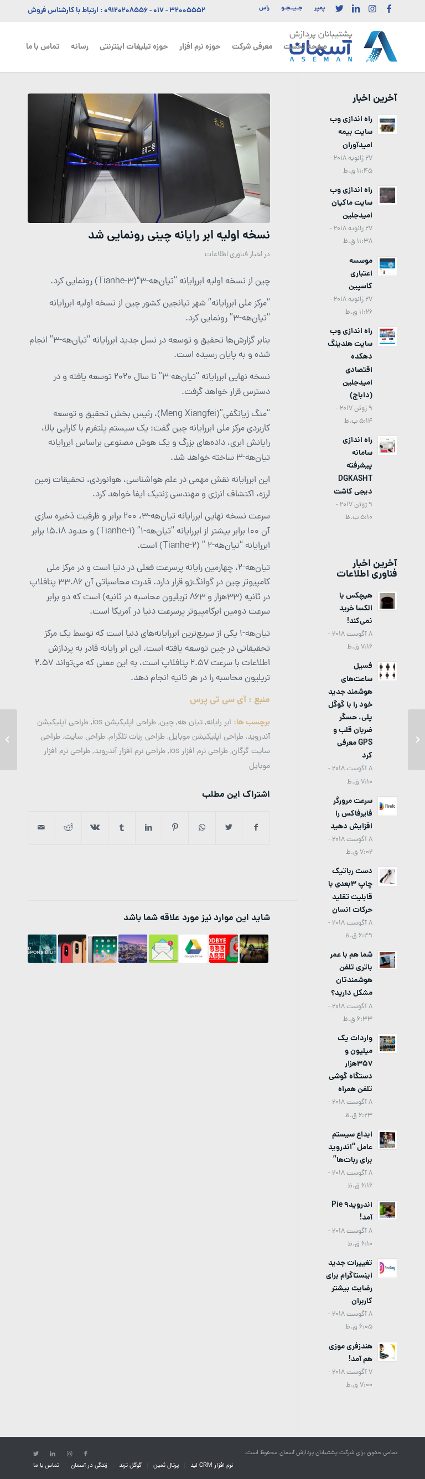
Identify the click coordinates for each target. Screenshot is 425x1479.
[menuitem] (316, 8)
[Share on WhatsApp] (202, 828)
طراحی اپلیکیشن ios (124, 723)
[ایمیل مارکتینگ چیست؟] (163, 949)
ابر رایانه (218, 723)
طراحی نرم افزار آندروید (129, 751)
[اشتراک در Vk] (95, 828)
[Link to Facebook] (389, 8)
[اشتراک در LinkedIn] (149, 828)
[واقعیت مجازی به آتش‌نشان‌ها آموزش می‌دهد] (254, 949)
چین (167, 723)
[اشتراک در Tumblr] (121, 828)
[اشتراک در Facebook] (255, 828)
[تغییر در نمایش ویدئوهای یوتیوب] (416, 739)
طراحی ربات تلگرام (137, 737)
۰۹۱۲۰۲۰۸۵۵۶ (126, 11)
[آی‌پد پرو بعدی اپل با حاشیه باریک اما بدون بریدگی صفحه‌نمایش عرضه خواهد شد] (102, 949)
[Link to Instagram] (372, 8)
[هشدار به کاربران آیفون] (72, 949)
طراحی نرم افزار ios (198, 751)
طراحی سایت (84, 737)
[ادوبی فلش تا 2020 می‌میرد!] (223, 949)
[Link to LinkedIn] (356, 8)
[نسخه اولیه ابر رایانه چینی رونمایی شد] (149, 158)
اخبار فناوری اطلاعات (233, 255)
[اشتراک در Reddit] (68, 828)
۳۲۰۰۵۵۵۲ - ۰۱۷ (179, 11)
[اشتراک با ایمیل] (41, 828)
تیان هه (190, 723)
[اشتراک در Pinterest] (175, 828)
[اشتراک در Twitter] (229, 828)
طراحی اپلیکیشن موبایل (206, 737)
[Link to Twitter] (339, 8)
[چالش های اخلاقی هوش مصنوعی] (42, 949)
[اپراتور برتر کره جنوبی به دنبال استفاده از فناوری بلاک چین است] (132, 949)
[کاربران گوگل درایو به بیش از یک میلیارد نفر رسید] (193, 949)
